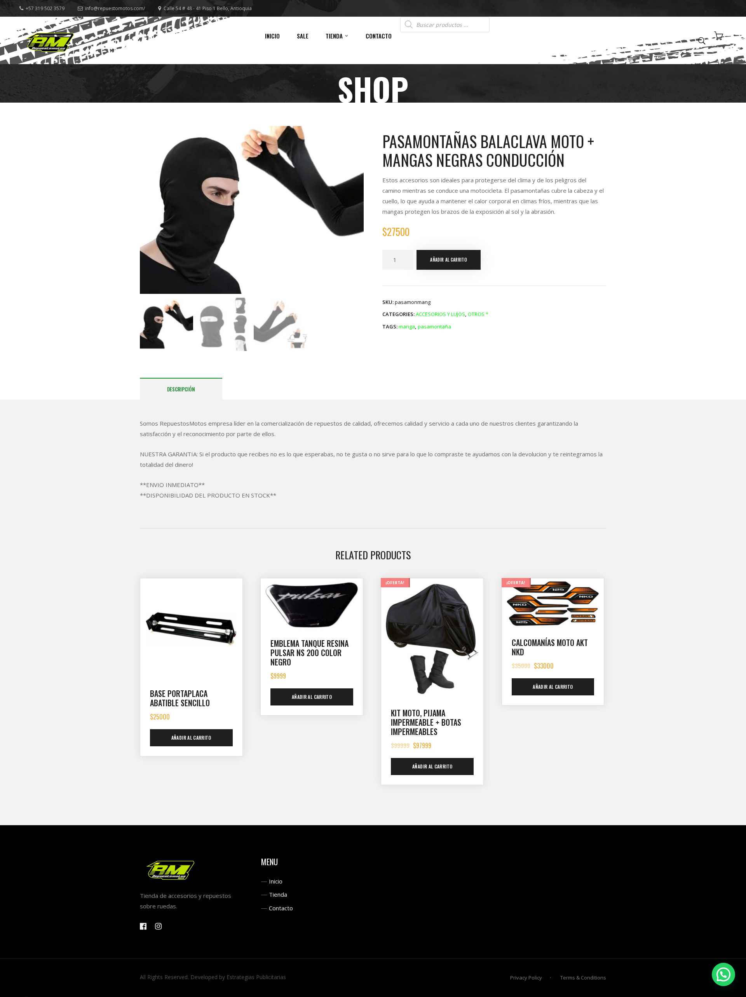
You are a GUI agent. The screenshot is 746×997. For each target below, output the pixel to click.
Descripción (181, 389)
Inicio (275, 881)
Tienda (278, 894)
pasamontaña (434, 326)
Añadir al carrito (448, 260)
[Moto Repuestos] (50, 40)
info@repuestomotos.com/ (115, 8)
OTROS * (478, 314)
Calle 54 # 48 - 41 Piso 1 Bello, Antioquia (208, 8)
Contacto (281, 908)
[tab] (181, 389)
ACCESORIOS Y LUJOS (440, 314)
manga (407, 326)
